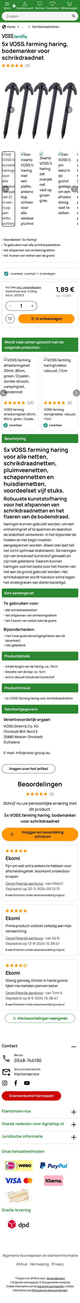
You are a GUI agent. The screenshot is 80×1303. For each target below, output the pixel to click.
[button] (40, 110)
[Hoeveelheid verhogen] (32, 305)
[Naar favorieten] (10, 318)
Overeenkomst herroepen (31, 1095)
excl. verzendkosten (29, 287)
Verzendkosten (56, 1278)
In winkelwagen (49, 318)
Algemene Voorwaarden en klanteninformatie (40, 1255)
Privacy (58, 1264)
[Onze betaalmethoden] (40, 1180)
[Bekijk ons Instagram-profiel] (5, 1083)
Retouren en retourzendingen (50, 1290)
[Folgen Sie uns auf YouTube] (27, 1083)
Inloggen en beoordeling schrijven (43, 834)
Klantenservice (26, 1074)
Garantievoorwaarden (50, 1286)
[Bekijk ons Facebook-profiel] (16, 1083)
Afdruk (21, 1264)
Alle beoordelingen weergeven (43, 1018)
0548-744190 (28, 1060)
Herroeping (39, 1264)
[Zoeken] (73, 16)
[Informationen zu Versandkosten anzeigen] (18, 1224)
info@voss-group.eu (27, 752)
